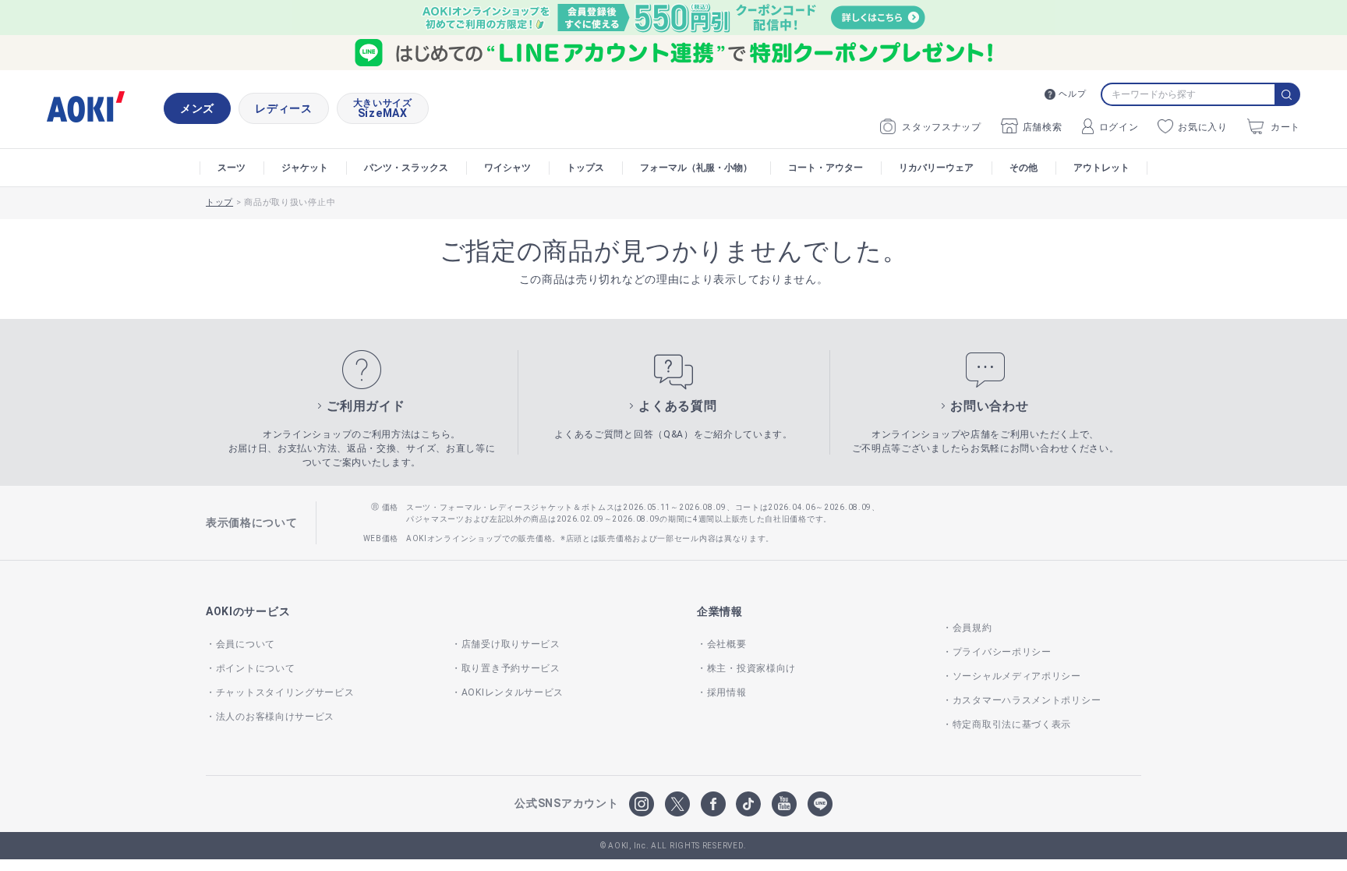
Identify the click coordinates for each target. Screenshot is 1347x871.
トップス (585, 167)
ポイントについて (255, 668)
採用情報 (727, 692)
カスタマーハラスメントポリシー (1027, 700)
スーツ (231, 167)
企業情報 (720, 611)
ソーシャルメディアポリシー (1017, 676)
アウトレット (1101, 167)
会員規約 (972, 627)
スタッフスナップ (941, 127)
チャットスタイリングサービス (285, 692)
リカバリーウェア (936, 167)
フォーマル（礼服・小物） (696, 167)
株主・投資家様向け (751, 668)
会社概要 (727, 644)
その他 (1023, 167)
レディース (284, 108)
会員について (245, 644)
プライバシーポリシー (1002, 651)
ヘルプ (1072, 94)
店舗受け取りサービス (510, 644)
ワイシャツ (507, 167)
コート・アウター (825, 167)
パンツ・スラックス (406, 167)
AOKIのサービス (248, 611)
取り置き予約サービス (510, 668)
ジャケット (304, 167)
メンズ (197, 108)
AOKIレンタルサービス (512, 692)
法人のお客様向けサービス (275, 716)
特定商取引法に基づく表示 (1012, 724)
